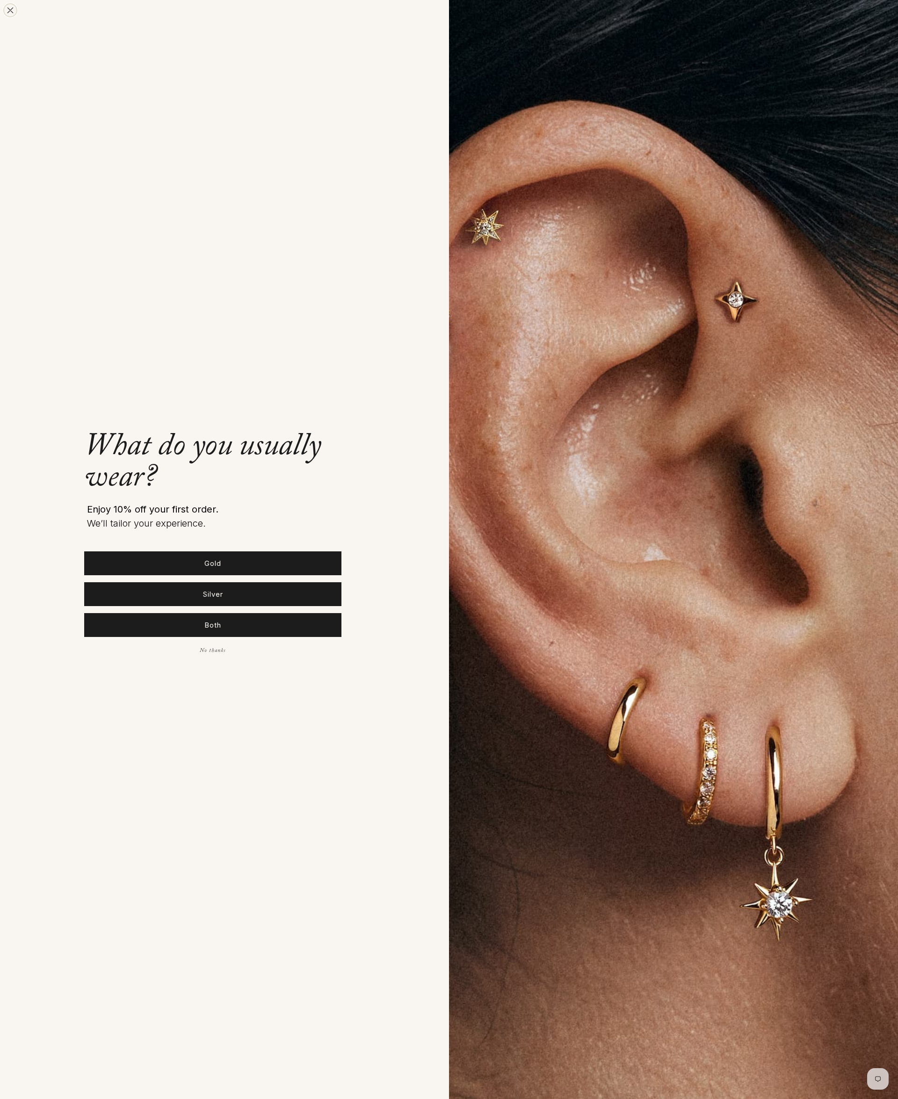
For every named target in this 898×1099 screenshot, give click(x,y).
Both (212, 625)
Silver (213, 594)
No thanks (213, 651)
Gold (212, 563)
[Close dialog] (10, 10)
